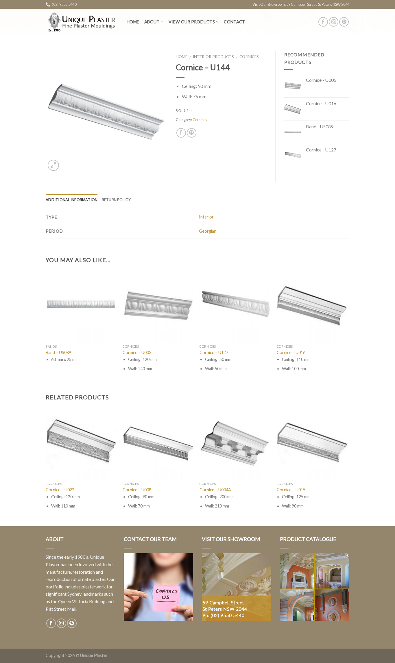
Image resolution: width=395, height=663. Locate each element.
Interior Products (213, 56)
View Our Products (192, 21)
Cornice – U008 (137, 489)
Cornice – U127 (214, 352)
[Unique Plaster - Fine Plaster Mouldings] (82, 22)
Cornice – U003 (137, 352)
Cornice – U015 (291, 489)
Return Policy (116, 199)
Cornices (249, 56)
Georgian (207, 231)
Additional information (72, 199)
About (151, 21)
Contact (234, 21)
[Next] (347, 466)
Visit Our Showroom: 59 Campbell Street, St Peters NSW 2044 (300, 4)
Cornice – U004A (215, 489)
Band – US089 (58, 352)
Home (133, 21)
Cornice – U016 (291, 352)
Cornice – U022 (60, 489)
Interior (206, 216)
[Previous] (46, 466)
